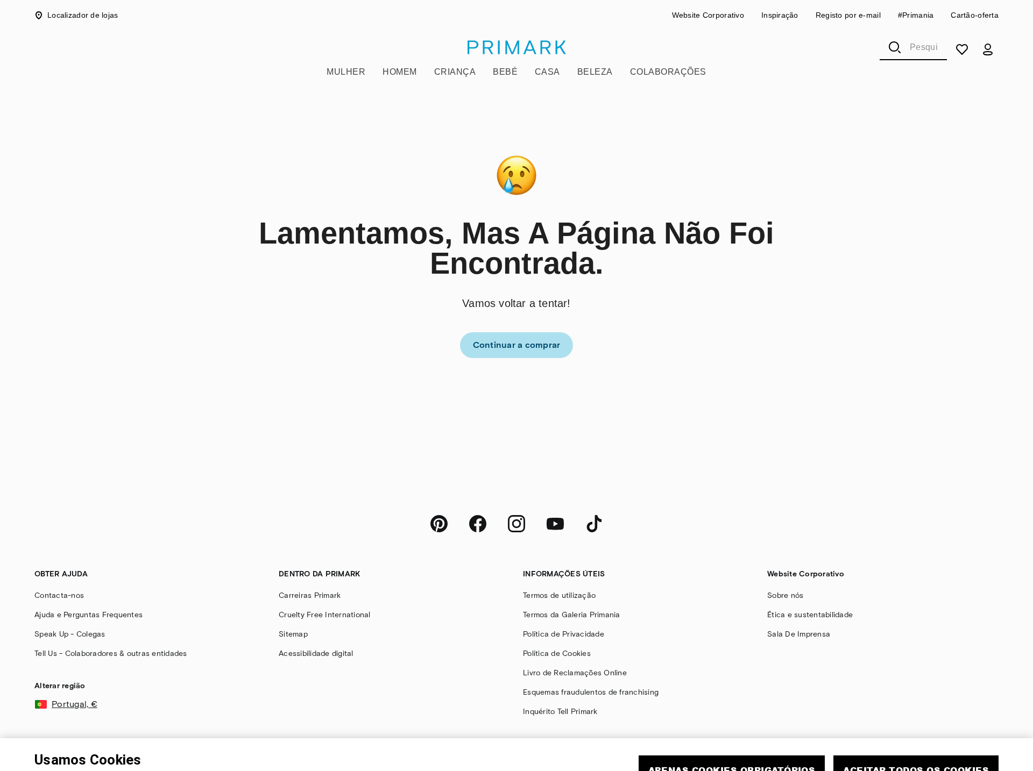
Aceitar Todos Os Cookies (916, 726)
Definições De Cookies (819, 758)
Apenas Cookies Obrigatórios (732, 726)
